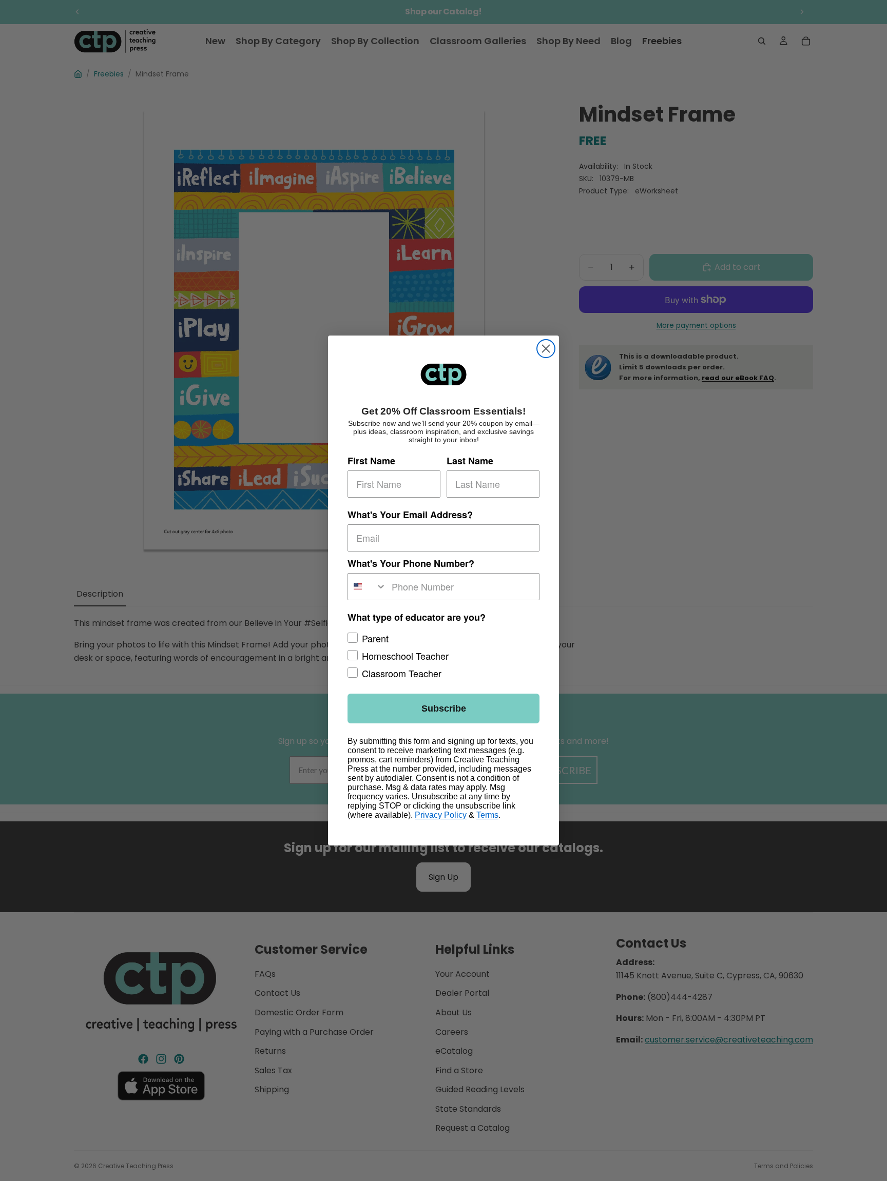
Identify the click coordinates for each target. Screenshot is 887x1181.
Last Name (470, 460)
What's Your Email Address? (410, 514)
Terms (487, 815)
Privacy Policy (441, 815)
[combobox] (367, 587)
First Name (371, 460)
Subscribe (443, 708)
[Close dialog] (546, 349)
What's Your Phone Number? (411, 563)
